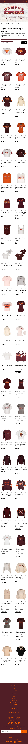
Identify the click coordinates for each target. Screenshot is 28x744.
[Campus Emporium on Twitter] (9, 723)
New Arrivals (14, 690)
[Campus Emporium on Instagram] (19, 723)
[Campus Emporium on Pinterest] (16, 723)
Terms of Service (17, 739)
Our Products (14, 688)
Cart (26, 1)
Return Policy (14, 704)
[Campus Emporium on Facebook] (12, 723)
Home (2, 23)
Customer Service (14, 702)
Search (14, 693)
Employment (14, 706)
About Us (14, 698)
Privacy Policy (9, 739)
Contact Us (14, 700)
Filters (24, 42)
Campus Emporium (15, 737)
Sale (14, 692)
